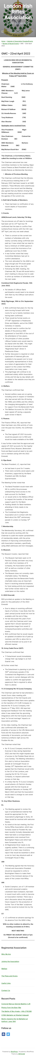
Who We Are (6, 954)
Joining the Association (10, 961)
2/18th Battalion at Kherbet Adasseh (15, 1015)
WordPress (14, 1051)
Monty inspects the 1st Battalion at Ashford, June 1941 (14, 1020)
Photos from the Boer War (11, 1008)
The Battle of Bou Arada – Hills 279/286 (16, 1011)
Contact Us (5, 990)
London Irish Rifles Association (18, 11)
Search (31, 32)
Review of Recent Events (11, 43)
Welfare (4, 969)
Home (3, 41)
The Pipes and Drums (9, 976)
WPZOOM (21, 1054)
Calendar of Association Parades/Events (20, 41)
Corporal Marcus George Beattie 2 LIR (15, 1004)
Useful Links (6, 983)
